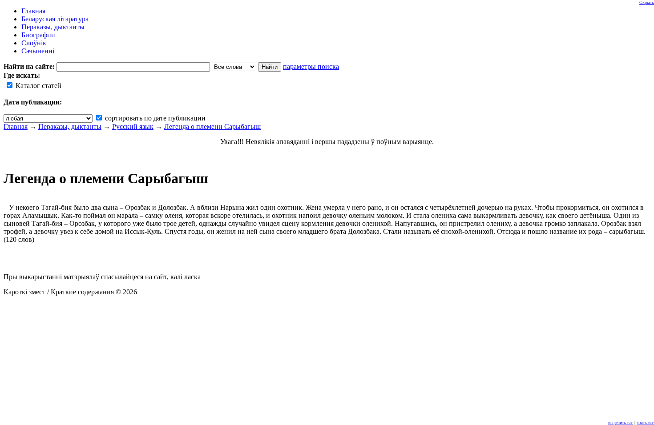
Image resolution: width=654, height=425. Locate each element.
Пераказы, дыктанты (69, 126)
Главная (16, 126)
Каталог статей (37, 85)
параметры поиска (311, 66)
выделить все (620, 422)
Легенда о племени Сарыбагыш (212, 126)
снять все (645, 422)
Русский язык (132, 126)
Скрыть (646, 2)
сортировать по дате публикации (154, 118)
